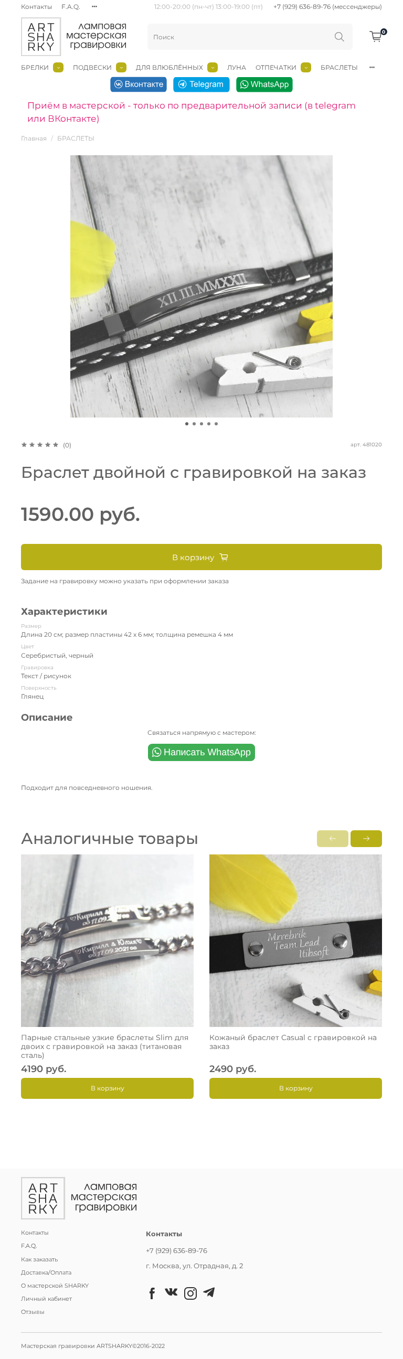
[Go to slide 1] (186, 423)
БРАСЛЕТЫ (339, 67)
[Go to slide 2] (194, 423)
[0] (375, 36)
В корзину (107, 1088)
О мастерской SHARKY (55, 1285)
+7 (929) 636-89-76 (176, 1250)
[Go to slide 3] (201, 423)
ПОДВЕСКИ (92, 67)
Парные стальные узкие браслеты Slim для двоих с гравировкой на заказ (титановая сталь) (104, 1046)
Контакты (36, 6)
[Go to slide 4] (208, 423)
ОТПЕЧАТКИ (276, 67)
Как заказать (39, 1259)
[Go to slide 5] (216, 423)
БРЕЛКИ (35, 67)
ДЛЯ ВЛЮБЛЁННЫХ (169, 67)
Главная (34, 138)
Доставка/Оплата (46, 1272)
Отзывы (33, 1312)
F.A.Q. (70, 6)
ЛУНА (236, 67)
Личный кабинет (46, 1299)
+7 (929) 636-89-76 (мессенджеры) (327, 6)
